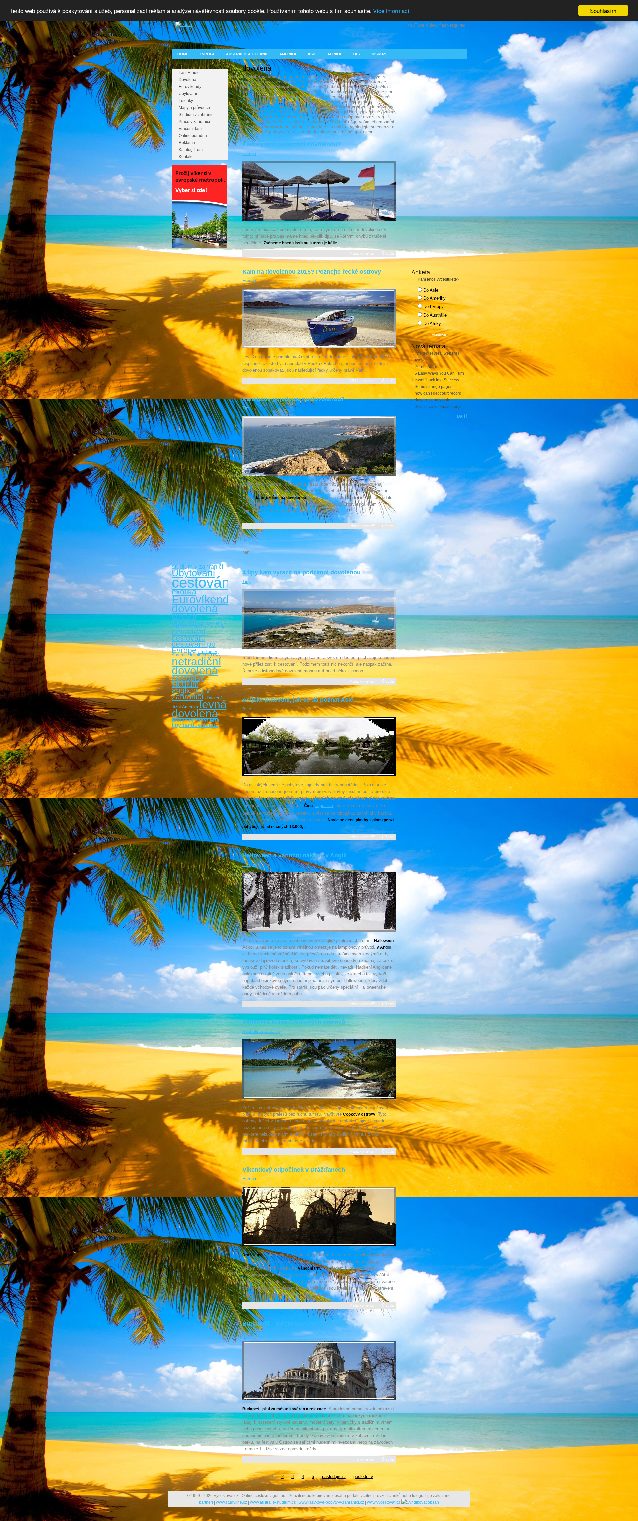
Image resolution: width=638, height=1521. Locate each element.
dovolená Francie (208, 626)
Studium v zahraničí (196, 114)
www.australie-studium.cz (273, 1502)
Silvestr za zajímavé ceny (437, 406)
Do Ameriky (434, 298)
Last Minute (189, 72)
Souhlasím (603, 10)
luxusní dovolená (187, 619)
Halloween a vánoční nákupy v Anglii (294, 855)
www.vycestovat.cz (383, 1502)
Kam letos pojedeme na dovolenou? (293, 399)
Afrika (334, 54)
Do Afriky (431, 323)
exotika (184, 591)
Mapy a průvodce (194, 107)
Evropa (207, 54)
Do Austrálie (434, 315)
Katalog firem (191, 149)
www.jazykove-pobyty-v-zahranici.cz (331, 1502)
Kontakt (185, 156)
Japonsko (324, 805)
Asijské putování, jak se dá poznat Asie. (298, 699)
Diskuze (380, 54)
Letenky (186, 100)
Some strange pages (433, 386)
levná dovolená (199, 709)
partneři (206, 1502)
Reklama (187, 142)
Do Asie (430, 290)
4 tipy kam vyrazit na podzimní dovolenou (301, 572)
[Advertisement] (198, 355)
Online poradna (193, 135)
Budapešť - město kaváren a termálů (294, 1323)
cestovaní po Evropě (194, 647)
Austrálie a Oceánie (247, 54)
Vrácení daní (190, 128)
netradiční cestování (189, 634)
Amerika (287, 54)
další (462, 416)
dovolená (195, 608)
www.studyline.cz (231, 1502)
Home (182, 54)
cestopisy (188, 678)
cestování (203, 582)
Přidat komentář (362, 253)
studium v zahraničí (197, 566)
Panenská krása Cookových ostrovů (293, 1022)
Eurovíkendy (190, 86)
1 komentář (366, 1459)
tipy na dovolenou (195, 725)
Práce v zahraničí (194, 121)
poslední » (363, 1476)
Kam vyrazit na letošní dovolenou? (291, 144)
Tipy (357, 54)
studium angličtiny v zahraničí (191, 690)
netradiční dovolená (196, 666)
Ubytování (188, 93)
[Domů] (182, 24)
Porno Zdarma (428, 366)
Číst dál (388, 253)
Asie (312, 54)
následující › (334, 1476)
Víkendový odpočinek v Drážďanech (293, 1169)
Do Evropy (433, 306)
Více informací (391, 11)
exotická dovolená (196, 720)
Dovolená (187, 79)
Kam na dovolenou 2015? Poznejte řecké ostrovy (311, 271)
